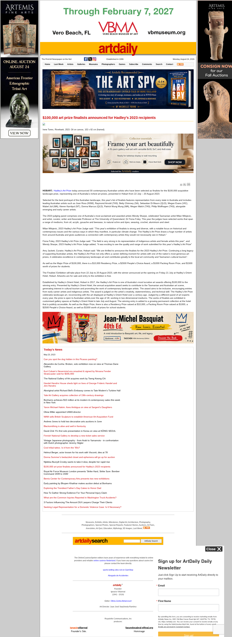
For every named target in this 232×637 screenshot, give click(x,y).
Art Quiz (99, 528)
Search (159, 64)
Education (108, 528)
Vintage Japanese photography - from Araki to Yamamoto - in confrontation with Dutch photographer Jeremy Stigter (81, 441)
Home (47, 64)
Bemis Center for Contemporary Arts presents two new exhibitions (76, 478)
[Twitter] (90, 60)
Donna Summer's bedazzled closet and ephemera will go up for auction (79, 457)
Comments (147, 64)
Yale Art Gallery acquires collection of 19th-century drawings (74, 395)
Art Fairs (150, 525)
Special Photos (101, 525)
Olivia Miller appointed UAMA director (62, 412)
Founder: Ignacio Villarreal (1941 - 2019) (118, 592)
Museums (93, 64)
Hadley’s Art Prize (62, 190)
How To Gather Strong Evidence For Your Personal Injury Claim (75, 493)
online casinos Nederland (104, 560)
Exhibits (98, 522)
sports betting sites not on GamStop (118, 570)
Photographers (108, 64)
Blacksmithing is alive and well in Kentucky (65, 426)
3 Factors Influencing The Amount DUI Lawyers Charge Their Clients (78, 502)
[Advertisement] (157, 370)
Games (122, 64)
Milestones (113, 522)
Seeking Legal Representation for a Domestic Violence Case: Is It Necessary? (82, 507)
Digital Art (123, 522)
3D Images (127, 528)
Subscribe (133, 64)
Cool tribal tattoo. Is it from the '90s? (62, 447)
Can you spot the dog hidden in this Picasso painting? (70, 359)
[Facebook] (86, 60)
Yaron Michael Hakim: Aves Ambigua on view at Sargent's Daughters (78, 407)
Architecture (133, 522)
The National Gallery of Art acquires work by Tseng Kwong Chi (75, 378)
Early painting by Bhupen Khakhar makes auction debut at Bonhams (78, 483)
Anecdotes (90, 528)
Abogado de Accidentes (118, 575)
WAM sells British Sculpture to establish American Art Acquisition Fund (78, 416)
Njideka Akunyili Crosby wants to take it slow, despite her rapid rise (77, 462)
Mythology (117, 528)
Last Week (58, 64)
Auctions (142, 525)
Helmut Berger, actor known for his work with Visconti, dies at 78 (76, 452)
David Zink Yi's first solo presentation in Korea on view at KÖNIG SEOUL (80, 431)
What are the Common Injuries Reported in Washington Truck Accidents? (80, 497)
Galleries (81, 64)
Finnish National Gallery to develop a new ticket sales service (74, 435)
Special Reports (116, 525)
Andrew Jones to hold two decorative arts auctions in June (73, 421)
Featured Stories (131, 525)
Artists (70, 64)
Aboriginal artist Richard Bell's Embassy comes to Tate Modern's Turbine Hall (82, 390)
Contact (169, 64)
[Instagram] (94, 60)
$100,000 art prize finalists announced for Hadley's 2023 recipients (77, 466)
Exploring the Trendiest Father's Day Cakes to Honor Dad (72, 488)
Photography (144, 522)
